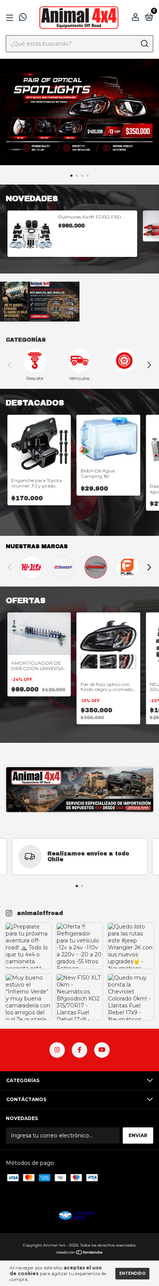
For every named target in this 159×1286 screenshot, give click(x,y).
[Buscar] (144, 44)
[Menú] (11, 18)
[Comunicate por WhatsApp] (22, 18)
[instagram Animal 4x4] (57, 1050)
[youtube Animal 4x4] (102, 1050)
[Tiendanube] (80, 1253)
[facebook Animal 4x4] (79, 1050)
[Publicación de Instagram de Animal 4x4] (28, 945)
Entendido (132, 1273)
